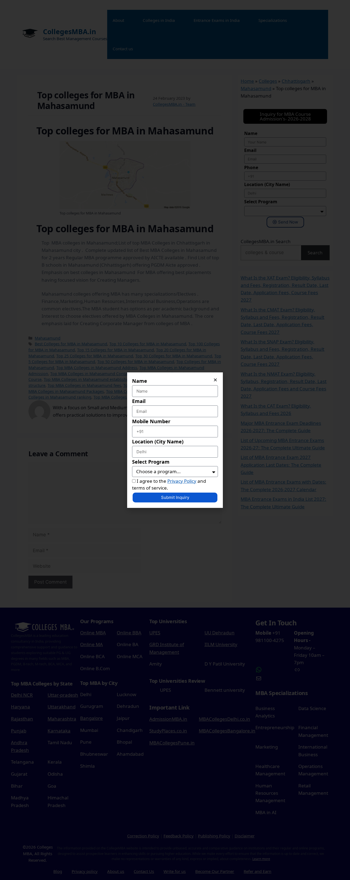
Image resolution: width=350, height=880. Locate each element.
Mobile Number (151, 421)
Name (139, 381)
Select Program (151, 461)
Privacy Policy (181, 481)
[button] (215, 380)
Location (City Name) (157, 441)
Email (138, 401)
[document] (175, 440)
